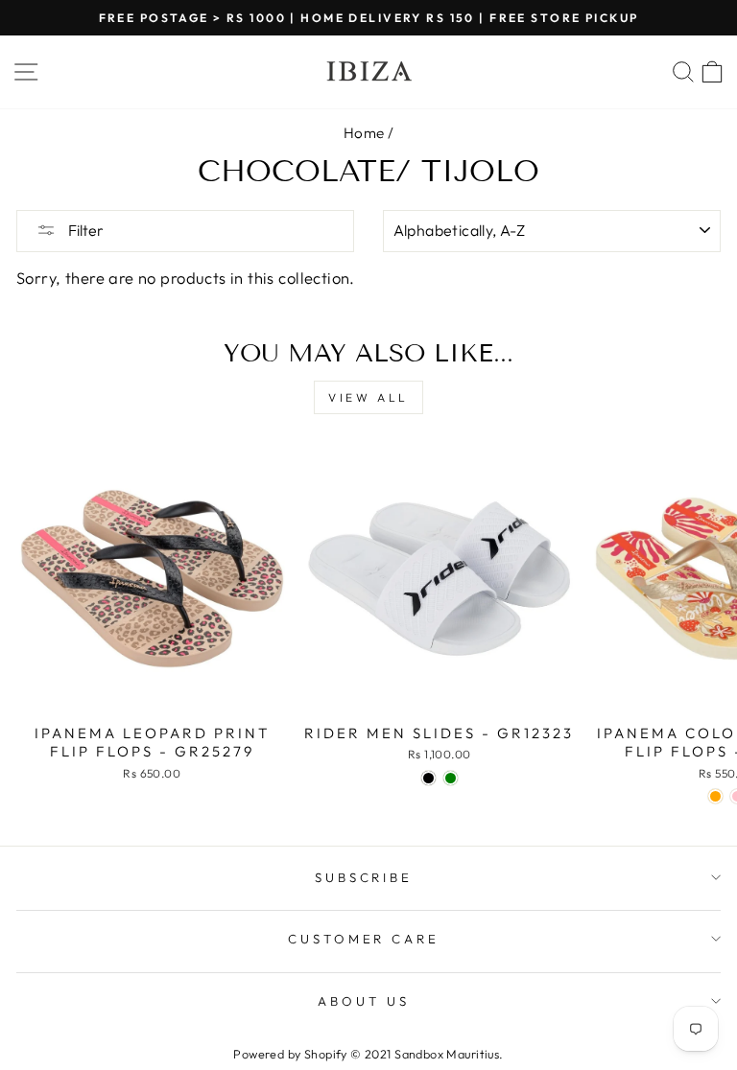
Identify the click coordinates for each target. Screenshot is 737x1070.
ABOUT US (364, 1001)
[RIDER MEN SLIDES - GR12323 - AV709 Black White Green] (450, 778)
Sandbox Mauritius (446, 1053)
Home (364, 133)
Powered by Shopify (289, 1053)
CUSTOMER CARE (364, 938)
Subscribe (364, 877)
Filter (84, 230)
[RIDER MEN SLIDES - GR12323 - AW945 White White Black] (428, 778)
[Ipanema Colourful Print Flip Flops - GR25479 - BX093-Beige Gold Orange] (715, 796)
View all (368, 397)
